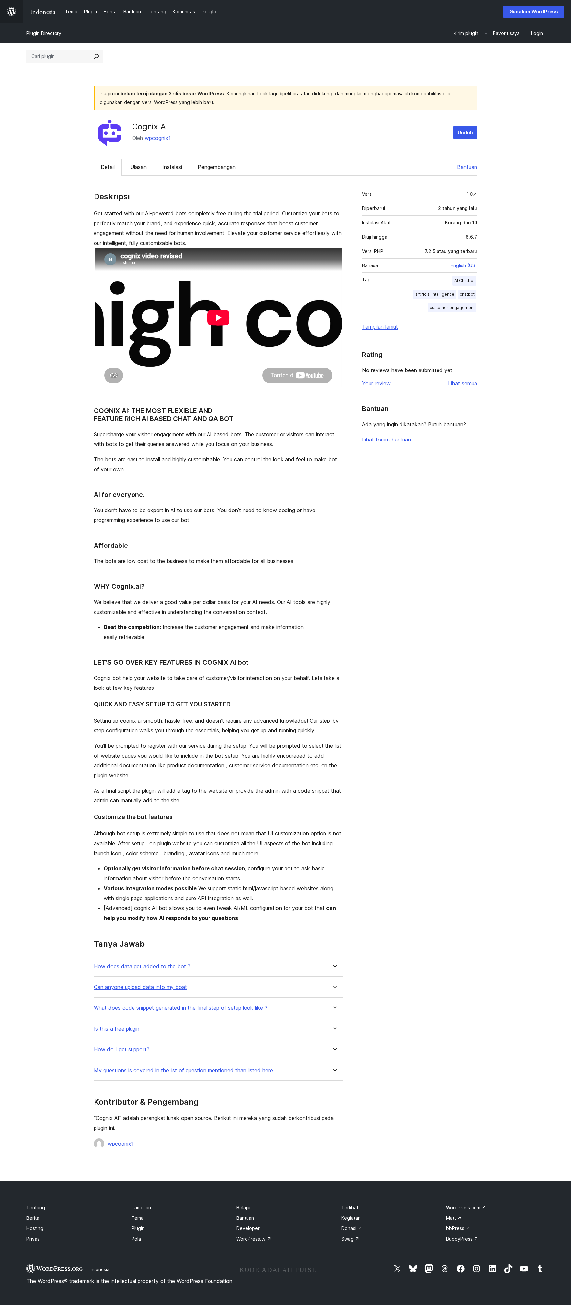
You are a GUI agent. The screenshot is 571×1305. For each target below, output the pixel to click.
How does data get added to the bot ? (142, 966)
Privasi (33, 1239)
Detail (108, 167)
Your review (376, 383)
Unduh (465, 132)
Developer (248, 1228)
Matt (454, 1218)
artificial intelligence (434, 294)
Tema (138, 1218)
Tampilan (141, 1207)
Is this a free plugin (116, 1029)
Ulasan (138, 167)
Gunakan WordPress (533, 11)
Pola (136, 1239)
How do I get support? (121, 1049)
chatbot (467, 294)
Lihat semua (462, 383)
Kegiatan (351, 1218)
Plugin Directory (43, 33)
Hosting (34, 1228)
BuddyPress (462, 1239)
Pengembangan (217, 167)
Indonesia (100, 1269)
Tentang (35, 1207)
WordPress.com (466, 1207)
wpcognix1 (158, 138)
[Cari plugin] (96, 56)
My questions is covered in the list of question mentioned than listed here (183, 1070)
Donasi (351, 1228)
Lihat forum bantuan (386, 439)
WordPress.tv (253, 1239)
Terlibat (349, 1207)
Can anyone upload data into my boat (140, 987)
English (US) (464, 265)
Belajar (243, 1207)
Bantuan (467, 167)
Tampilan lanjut (380, 326)
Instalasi (172, 167)
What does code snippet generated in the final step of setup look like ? (180, 1008)
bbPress (458, 1228)
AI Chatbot (464, 280)
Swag (350, 1239)
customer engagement (452, 307)
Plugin (138, 1228)
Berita (32, 1218)
